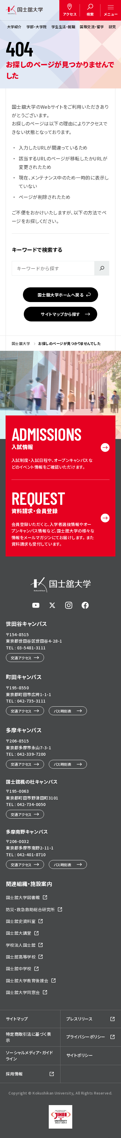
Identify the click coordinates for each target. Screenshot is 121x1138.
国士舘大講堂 (18, 933)
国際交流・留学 (92, 26)
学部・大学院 (36, 26)
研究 (112, 26)
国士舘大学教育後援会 (27, 980)
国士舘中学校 (18, 968)
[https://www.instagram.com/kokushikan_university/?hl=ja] (68, 605)
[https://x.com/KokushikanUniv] (52, 605)
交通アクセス (21, 657)
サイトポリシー (79, 1055)
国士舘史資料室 (21, 921)
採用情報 (14, 1074)
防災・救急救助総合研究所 (30, 909)
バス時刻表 (62, 710)
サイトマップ (17, 1019)
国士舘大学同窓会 (23, 992)
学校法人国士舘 (21, 945)
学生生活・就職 (63, 26)
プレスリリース (79, 1019)
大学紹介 (14, 26)
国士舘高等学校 (21, 957)
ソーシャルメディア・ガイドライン (29, 1056)
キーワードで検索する (37, 249)
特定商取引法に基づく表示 (28, 1037)
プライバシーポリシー (85, 1037)
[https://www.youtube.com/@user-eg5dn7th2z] (35, 605)
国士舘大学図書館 (23, 897)
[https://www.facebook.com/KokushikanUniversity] (85, 605)
